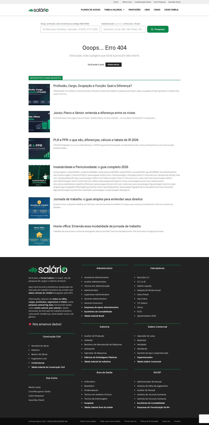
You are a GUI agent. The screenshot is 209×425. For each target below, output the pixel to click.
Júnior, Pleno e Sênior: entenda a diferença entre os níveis (94, 113)
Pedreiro (35, 350)
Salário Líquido (144, 286)
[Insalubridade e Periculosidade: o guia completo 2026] (39, 175)
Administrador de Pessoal (149, 381)
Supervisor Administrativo (96, 294)
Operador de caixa (146, 336)
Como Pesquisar (160, 2)
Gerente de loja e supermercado (152, 353)
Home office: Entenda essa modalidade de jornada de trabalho (97, 226)
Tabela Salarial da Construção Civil (48, 367)
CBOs (147, 9)
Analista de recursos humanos (151, 394)
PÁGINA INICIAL (113, 65)
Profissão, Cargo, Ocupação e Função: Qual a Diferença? (92, 86)
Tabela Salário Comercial (149, 361)
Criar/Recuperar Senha (143, 2)
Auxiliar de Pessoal (146, 390)
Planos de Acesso (90, 9)
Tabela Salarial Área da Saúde (98, 407)
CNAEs (157, 9)
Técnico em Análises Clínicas (98, 394)
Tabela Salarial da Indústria (97, 361)
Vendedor (141, 344)
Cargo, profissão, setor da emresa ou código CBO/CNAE (65, 24)
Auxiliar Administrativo (95, 281)
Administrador (91, 290)
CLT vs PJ (141, 281)
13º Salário (142, 303)
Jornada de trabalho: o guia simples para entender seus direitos (98, 199)
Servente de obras (40, 345)
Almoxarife (89, 348)
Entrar (116, 2)
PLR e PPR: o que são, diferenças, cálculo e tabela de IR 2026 (95, 140)
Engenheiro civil (39, 358)
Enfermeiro (89, 381)
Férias (140, 307)
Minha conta (127, 2)
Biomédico (89, 386)
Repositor (141, 340)
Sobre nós (166, 421)
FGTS (139, 311)
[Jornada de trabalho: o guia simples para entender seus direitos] (39, 208)
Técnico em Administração (96, 286)
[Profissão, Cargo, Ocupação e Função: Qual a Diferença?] (39, 94)
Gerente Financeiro (93, 303)
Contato (177, 421)
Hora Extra (142, 298)
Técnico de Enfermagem (95, 398)
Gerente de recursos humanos (151, 398)
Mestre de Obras (39, 354)
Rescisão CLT (143, 277)
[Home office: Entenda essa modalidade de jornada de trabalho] (39, 235)
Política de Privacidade (149, 421)
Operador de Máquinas (95, 353)
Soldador (88, 340)
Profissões (135, 9)
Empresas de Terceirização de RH (153, 407)
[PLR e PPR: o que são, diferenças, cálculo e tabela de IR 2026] (39, 148)
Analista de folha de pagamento (152, 386)
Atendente (142, 348)
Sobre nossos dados (88, 421)
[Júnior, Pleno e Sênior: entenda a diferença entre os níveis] (39, 121)
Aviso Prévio (143, 294)
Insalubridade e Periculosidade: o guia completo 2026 (90, 167)
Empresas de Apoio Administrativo (101, 307)
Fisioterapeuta (91, 390)
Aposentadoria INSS (146, 315)
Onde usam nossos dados (110, 421)
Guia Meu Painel (174, 2)
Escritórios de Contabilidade (151, 403)
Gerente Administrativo (95, 298)
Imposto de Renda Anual (149, 290)
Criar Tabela (171, 9)
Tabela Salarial (113, 9)
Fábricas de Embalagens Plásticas (100, 357)
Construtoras (37, 362)
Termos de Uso (130, 421)
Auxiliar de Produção (94, 336)
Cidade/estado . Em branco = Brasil (120, 24)
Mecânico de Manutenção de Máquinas (103, 344)
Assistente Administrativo (96, 277)
